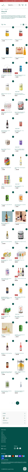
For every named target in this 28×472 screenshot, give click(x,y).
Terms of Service (4, 438)
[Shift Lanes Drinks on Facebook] (17, 448)
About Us (2, 434)
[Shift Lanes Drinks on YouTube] (20, 448)
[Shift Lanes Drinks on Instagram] (15, 448)
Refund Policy (3, 440)
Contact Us (3, 435)
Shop (2, 433)
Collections (6, 9)
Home (2, 9)
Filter (5, 24)
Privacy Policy (3, 439)
